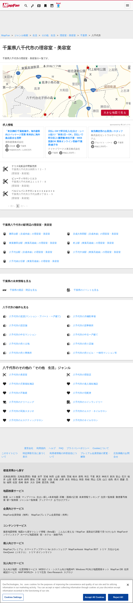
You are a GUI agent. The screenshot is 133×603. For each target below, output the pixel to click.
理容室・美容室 (68, 35)
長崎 (20, 482)
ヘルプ (52, 448)
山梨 (9, 479)
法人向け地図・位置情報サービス (20, 569)
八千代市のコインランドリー (88, 401)
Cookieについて (101, 448)
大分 (32, 482)
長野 (15, 479)
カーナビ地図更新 (29, 534)
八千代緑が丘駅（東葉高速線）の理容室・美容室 (34, 261)
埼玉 (86, 476)
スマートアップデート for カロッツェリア (45, 549)
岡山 (93, 479)
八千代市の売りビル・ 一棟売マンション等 (95, 352)
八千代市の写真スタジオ (21, 411)
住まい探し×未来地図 (47, 497)
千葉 (92, 476)
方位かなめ (113, 549)
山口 (105, 479)
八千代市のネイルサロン (85, 420)
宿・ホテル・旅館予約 (51, 534)
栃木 (75, 476)
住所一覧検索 (108, 497)
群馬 (81, 476)
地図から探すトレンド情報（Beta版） (37, 531)
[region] (66, 91)
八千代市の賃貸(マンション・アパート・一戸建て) (35, 316)
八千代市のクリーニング (21, 401)
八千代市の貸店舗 (18, 325)
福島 (63, 476)
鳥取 (81, 479)
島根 (87, 479)
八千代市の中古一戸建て (85, 334)
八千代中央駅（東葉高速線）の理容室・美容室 (97, 252)
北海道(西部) (24, 476)
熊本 (26, 482)
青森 (34, 476)
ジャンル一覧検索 (28, 500)
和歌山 (74, 479)
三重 (38, 479)
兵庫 (61, 479)
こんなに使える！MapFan (71, 531)
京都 (56, 479)
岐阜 (20, 479)
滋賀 (44, 479)
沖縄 (52, 482)
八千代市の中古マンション (22, 334)
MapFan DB (116, 569)
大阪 (50, 479)
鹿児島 (45, 482)
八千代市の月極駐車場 (84, 316)
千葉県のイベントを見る (86, 290)
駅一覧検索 (12, 500)
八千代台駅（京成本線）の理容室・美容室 (30, 252)
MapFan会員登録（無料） (16, 514)
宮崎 (38, 482)
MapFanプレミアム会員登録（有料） (50, 514)
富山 (118, 476)
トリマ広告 (40, 572)
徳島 (110, 479)
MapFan (5, 35)
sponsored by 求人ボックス (120, 125)
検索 (5, 497)
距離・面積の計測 (69, 497)
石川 (124, 476)
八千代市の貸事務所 (83, 325)
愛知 (32, 479)
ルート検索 (14, 497)
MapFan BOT (91, 549)
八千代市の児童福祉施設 (21, 383)
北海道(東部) (9, 476)
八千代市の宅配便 (82, 392)
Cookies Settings (13, 597)
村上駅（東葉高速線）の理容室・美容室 (93, 243)
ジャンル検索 (21, 35)
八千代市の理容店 (82, 374)
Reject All (118, 597)
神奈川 (105, 476)
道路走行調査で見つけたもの (101, 531)
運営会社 (28, 448)
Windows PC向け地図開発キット (92, 569)
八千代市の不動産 (18, 392)
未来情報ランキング (89, 497)
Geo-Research (54, 572)
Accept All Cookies (94, 597)
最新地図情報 (10, 531)
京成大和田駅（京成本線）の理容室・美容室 (95, 233)
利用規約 (41, 448)
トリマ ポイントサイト (40, 552)
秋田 (51, 476)
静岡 (26, 479)
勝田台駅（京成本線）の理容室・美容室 (29, 233)
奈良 (67, 479)
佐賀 (15, 482)
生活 (35, 35)
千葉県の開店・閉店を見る (23, 290)
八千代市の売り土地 (19, 343)
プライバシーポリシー (78, 448)
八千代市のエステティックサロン (26, 420)
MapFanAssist (75, 549)
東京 (98, 476)
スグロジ (68, 572)
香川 (116, 479)
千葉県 (83, 35)
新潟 (112, 476)
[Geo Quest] (58, 5)
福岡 (9, 482)
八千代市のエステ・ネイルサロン (90, 411)
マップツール (28, 497)
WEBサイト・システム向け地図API (56, 569)
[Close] (127, 584)
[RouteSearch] (32, 5)
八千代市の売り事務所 (20, 352)
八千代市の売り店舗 (83, 343)
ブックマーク (46, 500)
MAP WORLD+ (25, 572)
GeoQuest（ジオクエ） (15, 552)
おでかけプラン (62, 500)
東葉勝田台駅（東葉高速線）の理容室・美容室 (33, 243)
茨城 (69, 476)
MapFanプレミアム (13, 549)
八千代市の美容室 (18, 374)
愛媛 (122, 479)
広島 (99, 479)
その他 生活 (48, 35)
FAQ (61, 448)
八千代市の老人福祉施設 (85, 383)
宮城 (45, 476)
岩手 (40, 476)
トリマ (103, 549)
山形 (57, 476)
